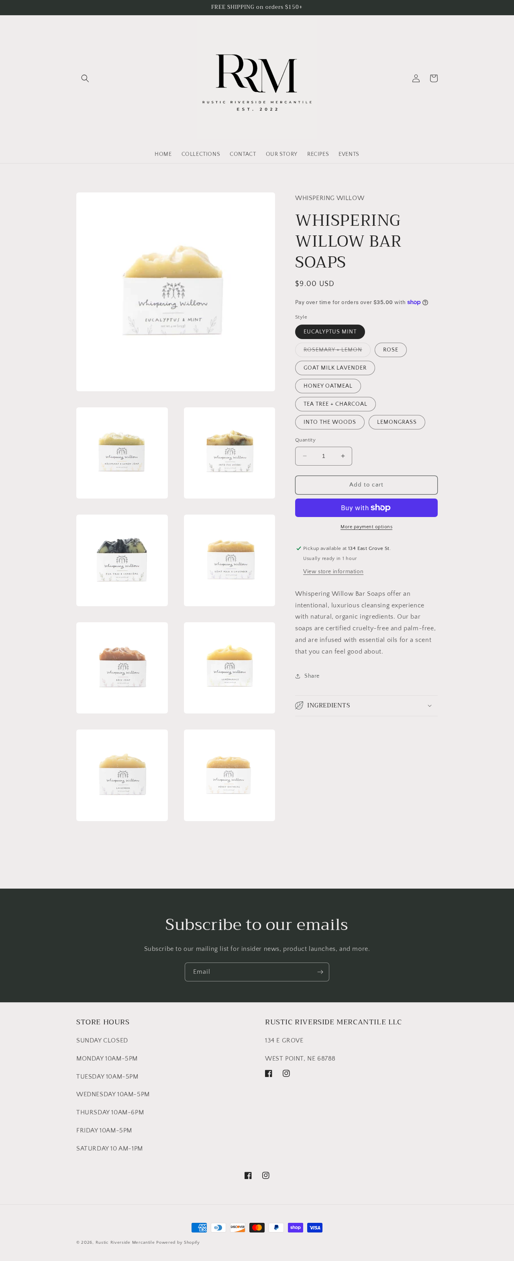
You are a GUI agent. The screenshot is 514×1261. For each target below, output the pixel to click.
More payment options (366, 526)
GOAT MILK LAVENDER (335, 368)
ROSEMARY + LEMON (337, 351)
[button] (85, 78)
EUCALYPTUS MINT (330, 332)
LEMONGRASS (397, 422)
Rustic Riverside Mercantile (125, 1242)
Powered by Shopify (178, 1242)
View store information (333, 571)
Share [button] (312, 676)
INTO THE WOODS (330, 422)
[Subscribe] (320, 972)
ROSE (390, 350)
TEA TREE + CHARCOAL (335, 404)
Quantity (305, 440)
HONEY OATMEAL (328, 386)
